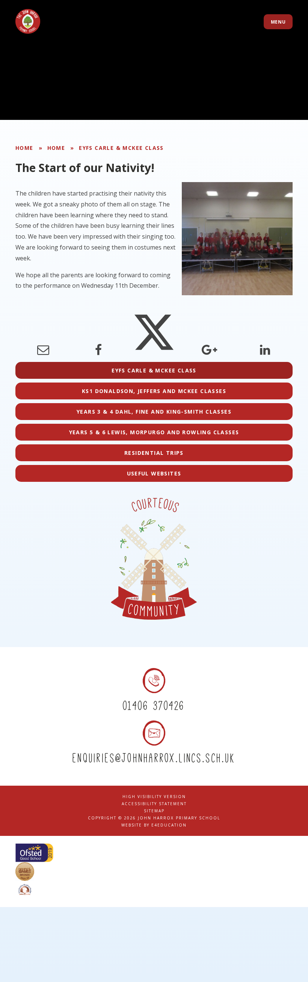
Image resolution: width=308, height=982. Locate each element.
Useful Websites (154, 473)
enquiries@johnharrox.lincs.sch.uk (153, 758)
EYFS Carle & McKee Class (121, 147)
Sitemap (154, 810)
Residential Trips (154, 452)
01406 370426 (154, 705)
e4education (169, 825)
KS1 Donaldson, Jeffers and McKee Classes (154, 391)
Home (24, 147)
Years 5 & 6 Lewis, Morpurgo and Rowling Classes (154, 432)
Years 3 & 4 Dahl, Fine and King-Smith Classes (154, 411)
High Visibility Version (154, 796)
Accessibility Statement (154, 803)
